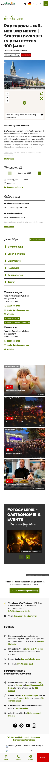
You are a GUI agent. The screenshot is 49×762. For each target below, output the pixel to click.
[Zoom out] (7, 97)
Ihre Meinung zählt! (25, 664)
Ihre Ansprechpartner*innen (25, 616)
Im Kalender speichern (13, 187)
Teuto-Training (21, 708)
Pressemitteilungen (30, 695)
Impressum (35, 737)
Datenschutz (24, 737)
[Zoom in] (7, 94)
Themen (18, 685)
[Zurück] (9, 173)
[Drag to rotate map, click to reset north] (7, 101)
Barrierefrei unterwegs (30, 659)
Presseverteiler (23, 698)
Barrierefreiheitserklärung (24, 740)
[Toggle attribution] (42, 114)
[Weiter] (39, 173)
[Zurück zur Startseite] (8, 3)
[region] (24, 105)
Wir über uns (12, 737)
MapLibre (10, 114)
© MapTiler (19, 114)
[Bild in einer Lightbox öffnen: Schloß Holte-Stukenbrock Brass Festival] (24, 541)
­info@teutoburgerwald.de (19, 611)
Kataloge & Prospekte (34, 649)
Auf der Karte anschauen (37, 239)
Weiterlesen (9, 159)
